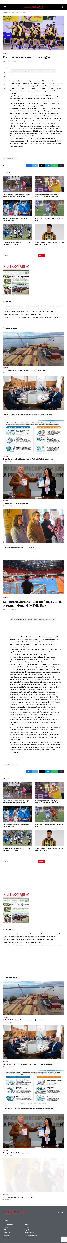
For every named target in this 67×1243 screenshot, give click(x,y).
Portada (5, 12)
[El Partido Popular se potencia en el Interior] (33, 526)
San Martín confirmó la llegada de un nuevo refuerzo (16, 219)
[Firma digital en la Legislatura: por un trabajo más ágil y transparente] (33, 437)
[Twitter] (4, 76)
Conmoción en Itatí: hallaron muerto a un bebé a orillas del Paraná (22, 314)
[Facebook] (4, 72)
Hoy (16, 158)
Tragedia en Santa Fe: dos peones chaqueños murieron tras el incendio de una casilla (28, 311)
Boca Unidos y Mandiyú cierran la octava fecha (49, 219)
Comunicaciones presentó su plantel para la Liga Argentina (49, 243)
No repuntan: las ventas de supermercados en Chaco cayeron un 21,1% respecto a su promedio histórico (33, 306)
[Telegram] (4, 84)
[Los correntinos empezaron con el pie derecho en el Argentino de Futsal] (17, 184)
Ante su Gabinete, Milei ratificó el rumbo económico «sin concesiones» (27, 415)
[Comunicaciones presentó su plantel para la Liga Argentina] (49, 232)
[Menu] (5, 7)
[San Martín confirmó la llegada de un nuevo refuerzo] (17, 208)
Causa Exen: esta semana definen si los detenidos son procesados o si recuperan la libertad (29, 308)
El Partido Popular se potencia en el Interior (18, 548)
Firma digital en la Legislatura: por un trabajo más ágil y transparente (28, 459)
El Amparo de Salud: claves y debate (15, 503)
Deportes (5, 53)
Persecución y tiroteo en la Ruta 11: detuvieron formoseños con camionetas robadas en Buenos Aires (32, 317)
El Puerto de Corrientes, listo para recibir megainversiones (24, 370)
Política (5, 367)
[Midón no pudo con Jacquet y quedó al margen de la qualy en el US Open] (49, 184)
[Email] (4, 80)
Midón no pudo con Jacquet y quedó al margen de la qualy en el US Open (48, 195)
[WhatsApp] (4, 88)
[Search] (62, 7)
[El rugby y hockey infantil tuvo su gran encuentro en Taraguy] (17, 232)
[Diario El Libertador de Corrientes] (33, 7)
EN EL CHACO (10, 302)
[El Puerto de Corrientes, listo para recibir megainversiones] (33, 349)
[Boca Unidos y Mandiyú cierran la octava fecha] (49, 208)
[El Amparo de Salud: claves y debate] (33, 481)
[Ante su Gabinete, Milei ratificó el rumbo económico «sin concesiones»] (33, 393)
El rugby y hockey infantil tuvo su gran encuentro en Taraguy (16, 243)
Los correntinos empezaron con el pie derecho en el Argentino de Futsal (16, 195)
